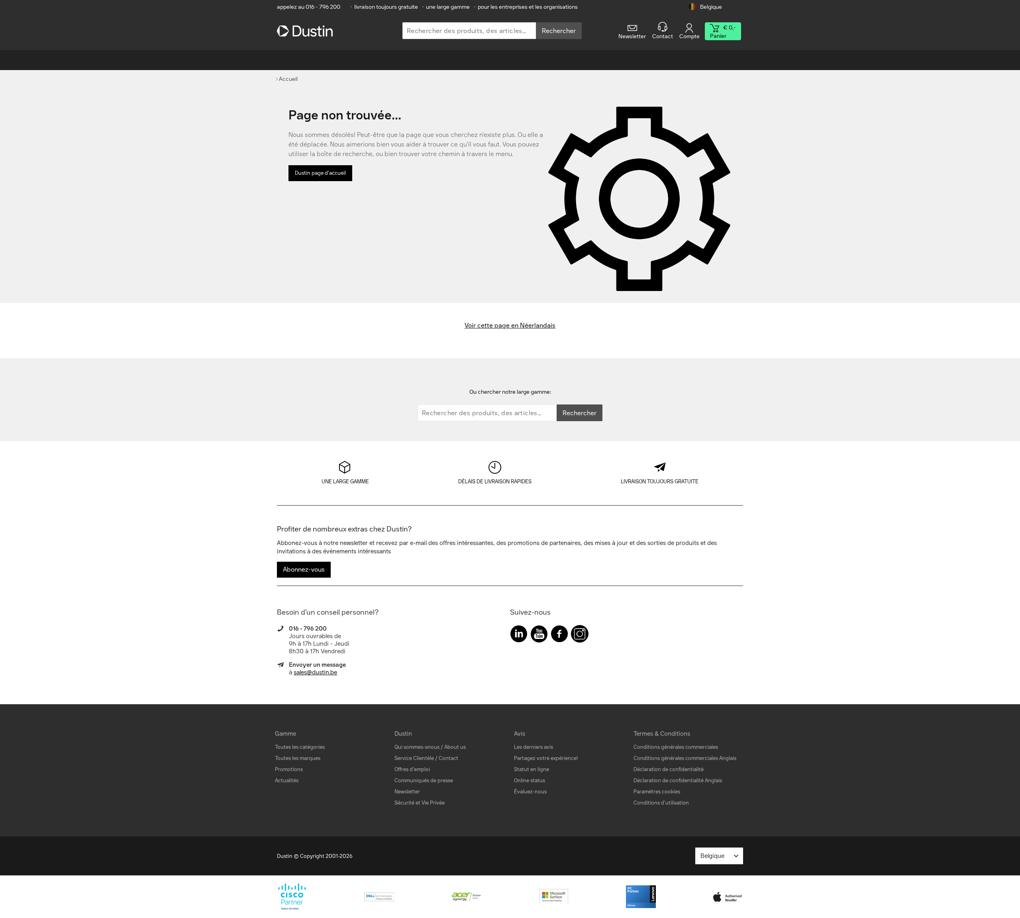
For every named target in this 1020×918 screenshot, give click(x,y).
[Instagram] (579, 635)
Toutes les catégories (300, 747)
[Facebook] (559, 635)
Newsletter (407, 792)
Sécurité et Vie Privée (419, 803)
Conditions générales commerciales (676, 747)
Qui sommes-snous (416, 747)
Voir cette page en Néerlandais (510, 325)
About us (455, 747)
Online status (529, 780)
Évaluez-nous (530, 792)
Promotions (289, 769)
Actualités (286, 780)
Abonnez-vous (304, 569)
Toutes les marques (297, 758)
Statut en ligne (531, 769)
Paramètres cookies (657, 792)
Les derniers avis (533, 747)
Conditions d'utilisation (661, 803)
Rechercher (559, 31)
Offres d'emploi (412, 769)
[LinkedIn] (519, 635)
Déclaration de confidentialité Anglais (678, 780)
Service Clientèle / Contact (426, 758)
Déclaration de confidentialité (669, 769)
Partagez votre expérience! (546, 758)
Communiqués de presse (423, 780)
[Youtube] (539, 635)
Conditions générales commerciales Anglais (685, 758)
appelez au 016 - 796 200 (308, 7)
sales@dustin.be (315, 672)
